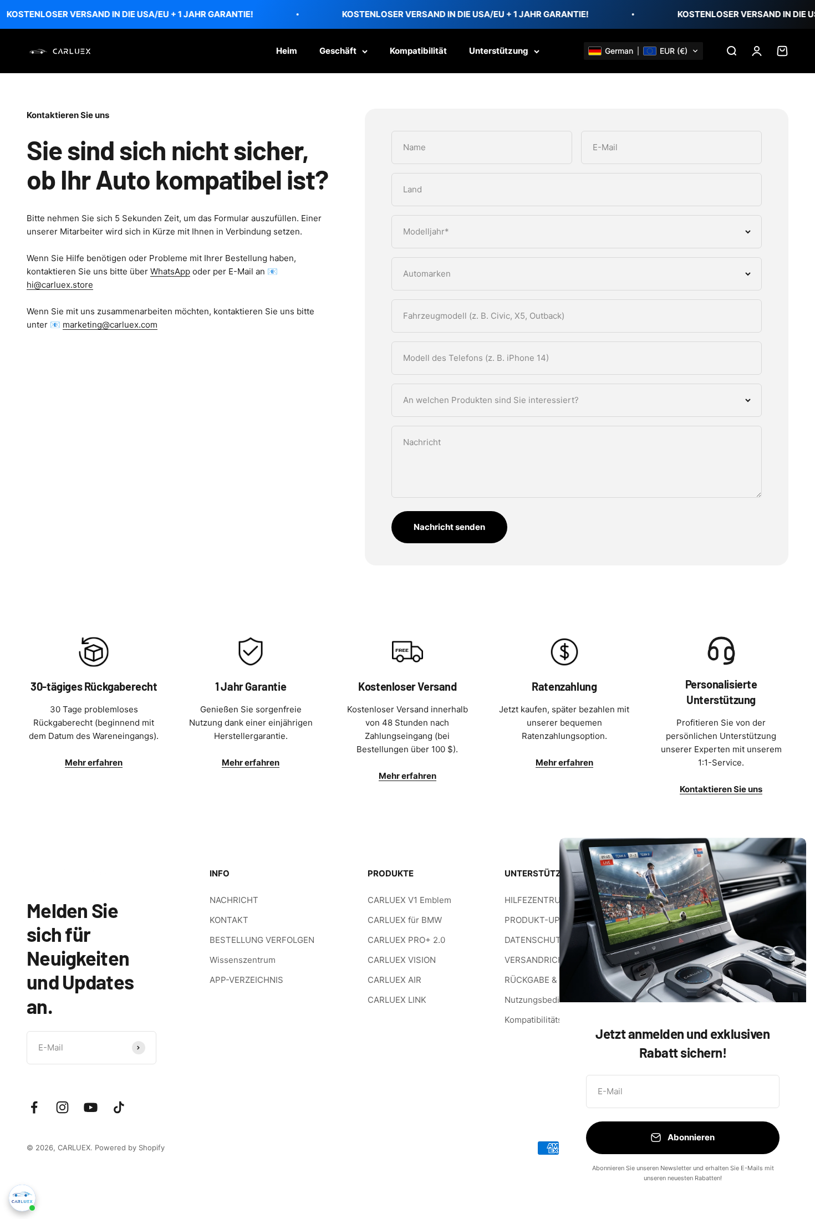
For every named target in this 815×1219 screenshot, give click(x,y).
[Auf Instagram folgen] (62, 1107)
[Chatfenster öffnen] (22, 1198)
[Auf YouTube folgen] (90, 1107)
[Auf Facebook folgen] (34, 1107)
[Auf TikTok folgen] (118, 1107)
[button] (643, 51)
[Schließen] (783, 860)
